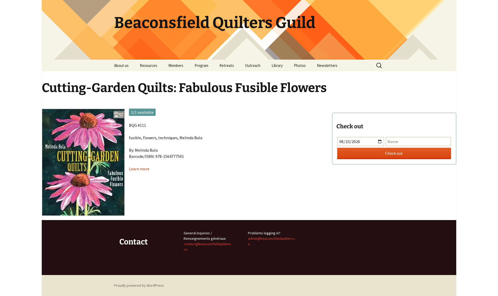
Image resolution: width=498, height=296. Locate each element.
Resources (148, 65)
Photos (300, 65)
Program (201, 65)
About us (121, 65)
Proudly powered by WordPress (139, 285)
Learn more (139, 168)
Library (277, 65)
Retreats (226, 65)
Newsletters (327, 65)
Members (175, 65)
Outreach (252, 65)
